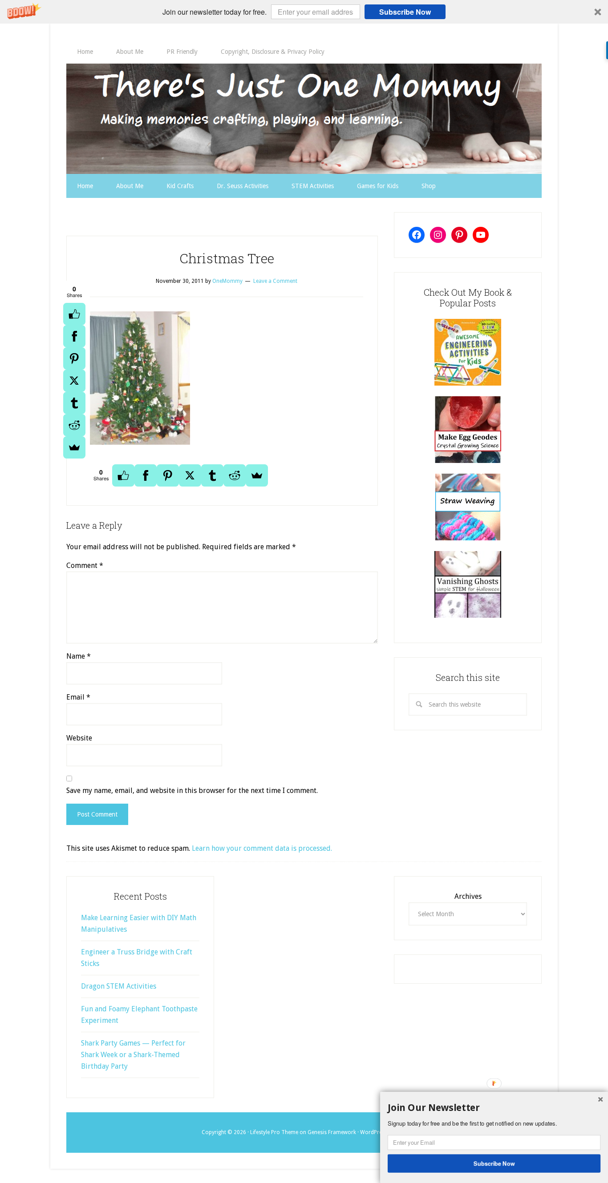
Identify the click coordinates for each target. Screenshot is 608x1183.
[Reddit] (74, 425)
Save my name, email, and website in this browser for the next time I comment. (192, 790)
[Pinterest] (74, 358)
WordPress (373, 1132)
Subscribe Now (405, 12)
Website (79, 738)
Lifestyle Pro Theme (274, 1132)
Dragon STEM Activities (118, 986)
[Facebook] (74, 336)
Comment (84, 565)
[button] (304, 12)
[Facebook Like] (74, 314)
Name (78, 656)
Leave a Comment (275, 281)
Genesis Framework (332, 1132)
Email (78, 697)
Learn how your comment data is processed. (262, 848)
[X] (74, 381)
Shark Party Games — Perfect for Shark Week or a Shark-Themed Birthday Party (133, 1054)
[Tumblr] (74, 403)
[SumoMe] (74, 447)
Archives (468, 896)
